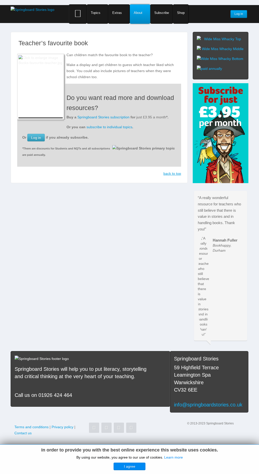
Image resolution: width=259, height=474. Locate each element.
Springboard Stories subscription (103, 117)
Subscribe (161, 13)
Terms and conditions (31, 427)
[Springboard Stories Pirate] (220, 133)
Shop (181, 13)
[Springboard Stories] (32, 9)
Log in (36, 138)
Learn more (173, 457)
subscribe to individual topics (109, 127)
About (138, 13)
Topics (95, 13)
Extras (117, 13)
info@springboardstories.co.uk (208, 404)
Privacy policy (62, 427)
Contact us (23, 433)
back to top (172, 173)
